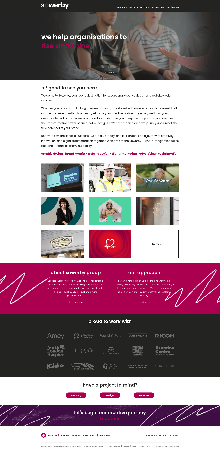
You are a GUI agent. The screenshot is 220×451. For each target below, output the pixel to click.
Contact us (173, 7)
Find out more (76, 302)
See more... (157, 244)
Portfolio (133, 7)
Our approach (158, 7)
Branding (76, 395)
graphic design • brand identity (63, 153)
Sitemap (150, 446)
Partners (126, 446)
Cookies (108, 446)
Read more (144, 302)
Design (110, 395)
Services (144, 7)
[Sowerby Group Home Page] (43, 435)
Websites (144, 395)
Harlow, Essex (66, 280)
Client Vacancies (138, 446)
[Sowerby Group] (55, 5)
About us (122, 7)
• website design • (99, 153)
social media (167, 153)
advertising (147, 153)
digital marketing (124, 153)
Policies (117, 446)
